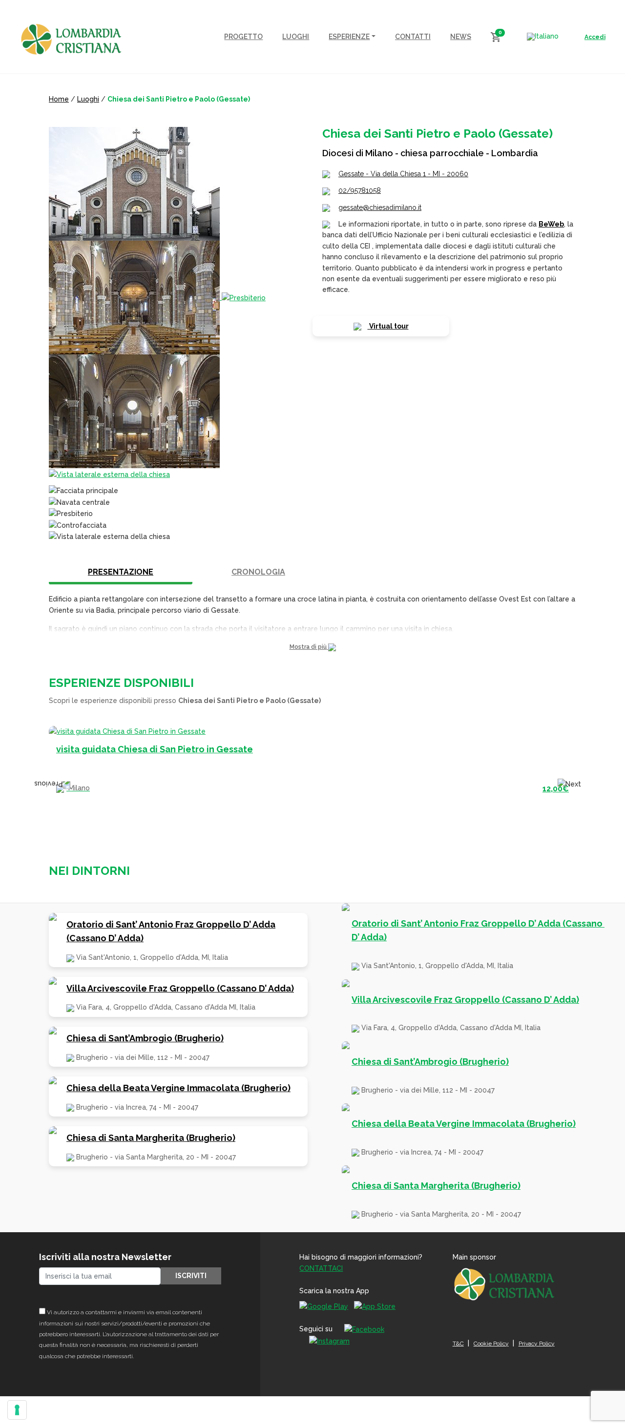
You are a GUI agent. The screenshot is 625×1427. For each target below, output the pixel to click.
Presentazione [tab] (120, 572)
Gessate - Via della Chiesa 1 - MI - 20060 (403, 174)
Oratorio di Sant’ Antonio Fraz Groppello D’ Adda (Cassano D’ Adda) (170, 931)
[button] (312, 647)
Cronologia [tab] (258, 572)
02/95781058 (359, 190)
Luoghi (88, 99)
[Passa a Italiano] (542, 36)
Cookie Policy (491, 1343)
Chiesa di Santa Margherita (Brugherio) (150, 1138)
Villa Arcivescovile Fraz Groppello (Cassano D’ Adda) (180, 988)
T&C (458, 1343)
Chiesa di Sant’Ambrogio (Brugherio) (145, 1038)
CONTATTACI (321, 1268)
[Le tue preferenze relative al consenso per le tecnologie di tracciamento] (17, 1410)
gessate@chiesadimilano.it (379, 207)
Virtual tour (388, 326)
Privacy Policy (537, 1343)
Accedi (594, 37)
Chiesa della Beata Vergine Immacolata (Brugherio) (178, 1088)
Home (59, 99)
